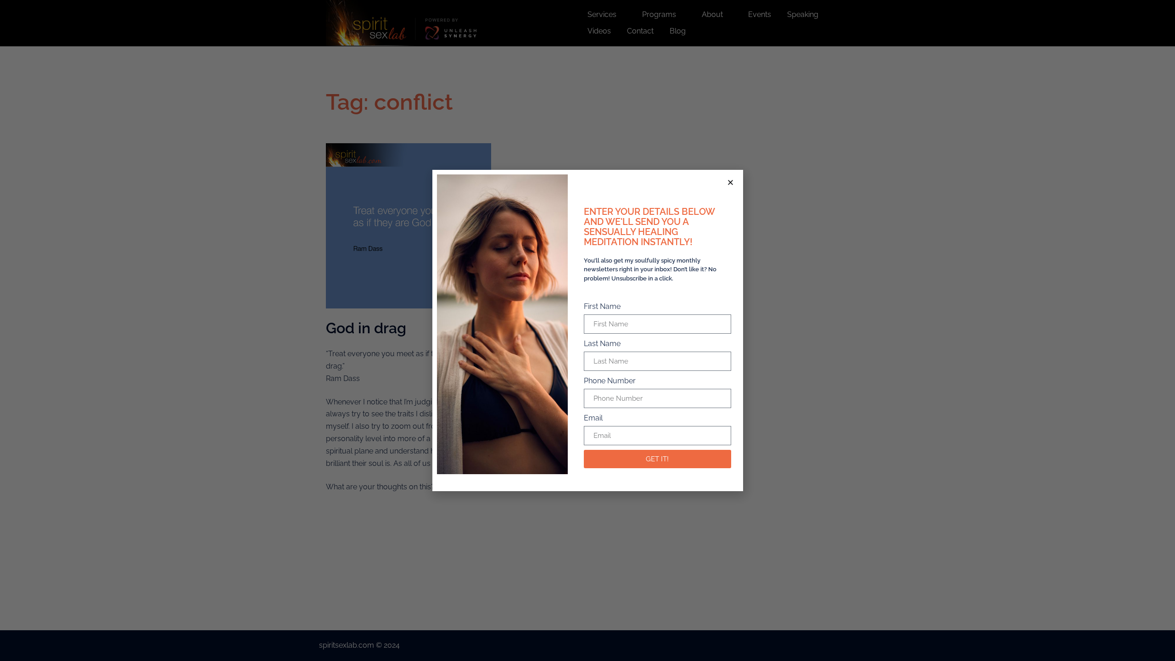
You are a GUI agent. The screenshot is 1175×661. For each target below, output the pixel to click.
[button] (730, 182)
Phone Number (610, 380)
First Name (602, 306)
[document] (587, 330)
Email (593, 418)
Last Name (602, 343)
